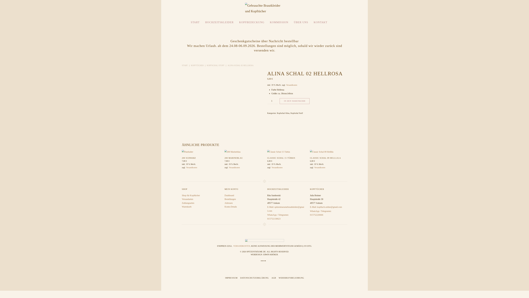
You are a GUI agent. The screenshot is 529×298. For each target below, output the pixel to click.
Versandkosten (291, 85)
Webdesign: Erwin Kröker (264, 255)
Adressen (229, 203)
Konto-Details (231, 207)
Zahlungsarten (188, 203)
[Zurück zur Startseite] (264, 8)
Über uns (301, 22)
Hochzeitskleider (219, 22)
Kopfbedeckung (251, 22)
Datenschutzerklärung (254, 278)
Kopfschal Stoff (297, 113)
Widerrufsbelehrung (291, 278)
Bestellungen (230, 199)
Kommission (279, 22)
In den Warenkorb (294, 101)
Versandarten (187, 199)
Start (195, 22)
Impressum (231, 278)
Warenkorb (186, 207)
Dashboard (229, 195)
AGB (274, 278)
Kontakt (320, 22)
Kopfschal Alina (283, 113)
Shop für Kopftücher (191, 195)
